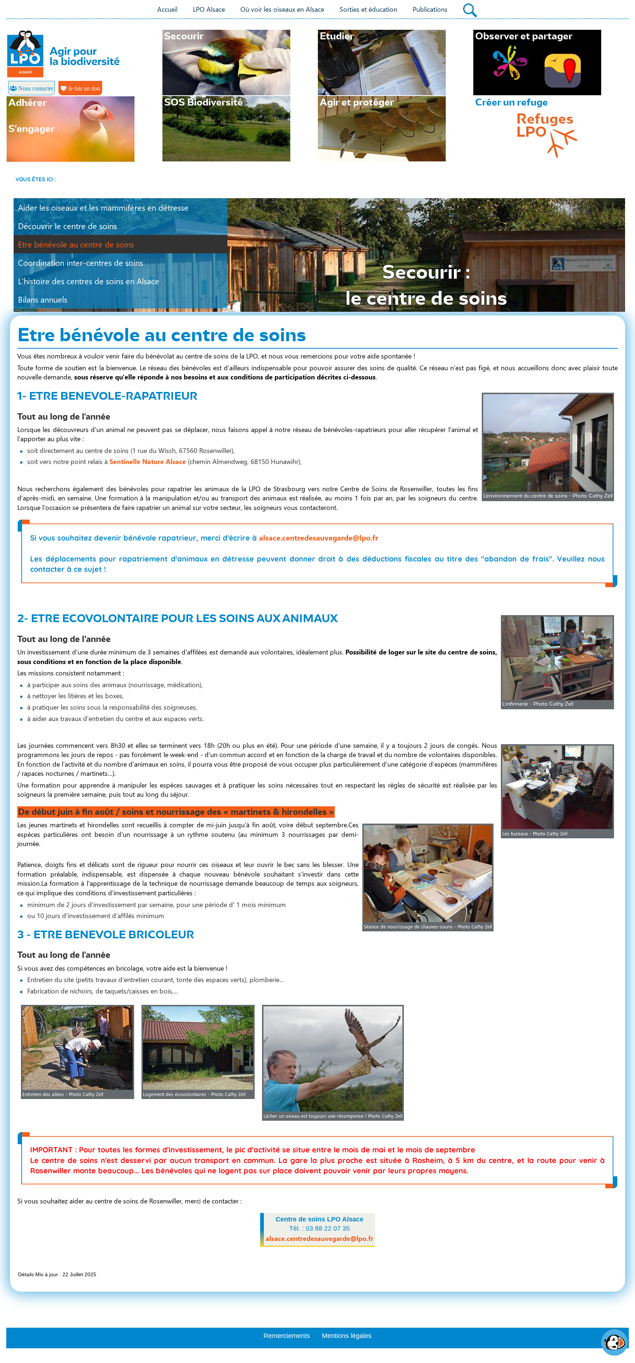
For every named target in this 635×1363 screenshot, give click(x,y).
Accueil (167, 9)
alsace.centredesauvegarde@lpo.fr (318, 537)
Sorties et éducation (368, 9)
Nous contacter (35, 88)
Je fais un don (83, 88)
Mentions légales (347, 1335)
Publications (430, 9)
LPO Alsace (209, 9)
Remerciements (286, 1335)
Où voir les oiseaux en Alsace (282, 9)
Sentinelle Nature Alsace (148, 461)
